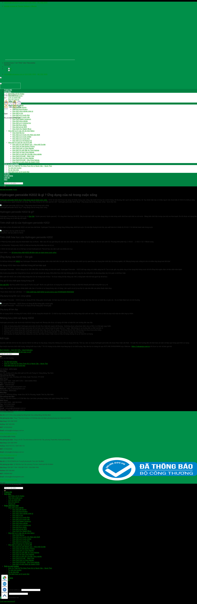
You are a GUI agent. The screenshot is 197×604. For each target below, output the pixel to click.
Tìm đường (4, 580)
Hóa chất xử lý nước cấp (21, 117)
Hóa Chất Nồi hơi (18, 133)
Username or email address (10, 590)
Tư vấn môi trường (14, 168)
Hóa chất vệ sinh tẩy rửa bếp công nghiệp (27, 154)
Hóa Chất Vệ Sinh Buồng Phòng (23, 146)
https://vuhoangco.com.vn (8, 433)
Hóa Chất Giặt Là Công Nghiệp (23, 148)
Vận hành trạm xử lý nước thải (18, 172)
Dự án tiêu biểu (13, 170)
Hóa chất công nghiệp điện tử (22, 111)
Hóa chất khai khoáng (19, 109)
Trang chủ (8, 90)
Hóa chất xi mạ (17, 113)
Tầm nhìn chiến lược (15, 96)
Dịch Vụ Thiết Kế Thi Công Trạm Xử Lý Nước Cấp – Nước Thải (30, 166)
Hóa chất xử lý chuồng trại (21, 123)
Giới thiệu (7, 92)
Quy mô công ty (13, 100)
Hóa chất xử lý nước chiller (21, 137)
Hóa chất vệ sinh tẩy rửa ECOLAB (20, 143)
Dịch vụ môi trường (11, 164)
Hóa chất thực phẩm (19, 125)
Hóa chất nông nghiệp (20, 121)
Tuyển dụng (8, 176)
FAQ (5, 180)
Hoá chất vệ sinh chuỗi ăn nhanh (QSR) (26, 162)
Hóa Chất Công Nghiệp (6, 189)
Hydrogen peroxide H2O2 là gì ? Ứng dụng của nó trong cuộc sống (23, 200)
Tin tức (7, 174)
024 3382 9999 (30, 3)
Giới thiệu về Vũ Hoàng (16, 94)
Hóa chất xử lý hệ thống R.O (22, 141)
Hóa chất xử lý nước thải (21, 115)
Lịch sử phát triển (14, 98)
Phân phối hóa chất (11, 104)
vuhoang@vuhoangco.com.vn (14, 3)
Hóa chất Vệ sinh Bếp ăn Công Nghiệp (25, 150)
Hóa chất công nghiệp (16, 105)
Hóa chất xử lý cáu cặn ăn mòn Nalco (21, 131)
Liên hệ (7, 178)
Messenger (4, 592)
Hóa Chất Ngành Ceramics (21, 119)
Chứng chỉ (11, 102)
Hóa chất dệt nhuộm (19, 107)
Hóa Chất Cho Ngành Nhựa (21, 129)
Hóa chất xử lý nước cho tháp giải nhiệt (26, 135)
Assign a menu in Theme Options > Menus (20, 6)
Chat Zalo (4, 586)
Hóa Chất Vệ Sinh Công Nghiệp (23, 152)
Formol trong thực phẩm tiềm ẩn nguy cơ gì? (15, 352)
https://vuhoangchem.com (8, 480)
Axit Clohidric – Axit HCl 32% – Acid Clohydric (16, 350)
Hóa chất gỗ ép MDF (19, 127)
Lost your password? (7, 601)
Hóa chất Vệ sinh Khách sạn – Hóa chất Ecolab (29, 145)
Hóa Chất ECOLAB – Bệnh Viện (23, 156)
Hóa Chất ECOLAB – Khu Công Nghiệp (25, 160)
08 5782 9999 (42, 3)
